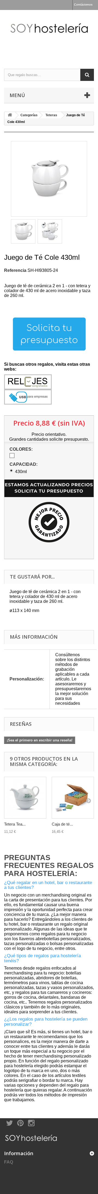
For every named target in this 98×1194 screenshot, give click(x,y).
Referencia (15, 270)
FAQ (8, 1162)
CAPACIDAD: (24, 464)
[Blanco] (12, 455)
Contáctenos (83, 4)
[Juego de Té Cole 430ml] (23, 231)
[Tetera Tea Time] (25, 798)
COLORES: (22, 449)
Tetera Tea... (15, 824)
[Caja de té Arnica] (73, 798)
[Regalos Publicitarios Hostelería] (49, 34)
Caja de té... (62, 824)
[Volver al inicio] (10, 115)
